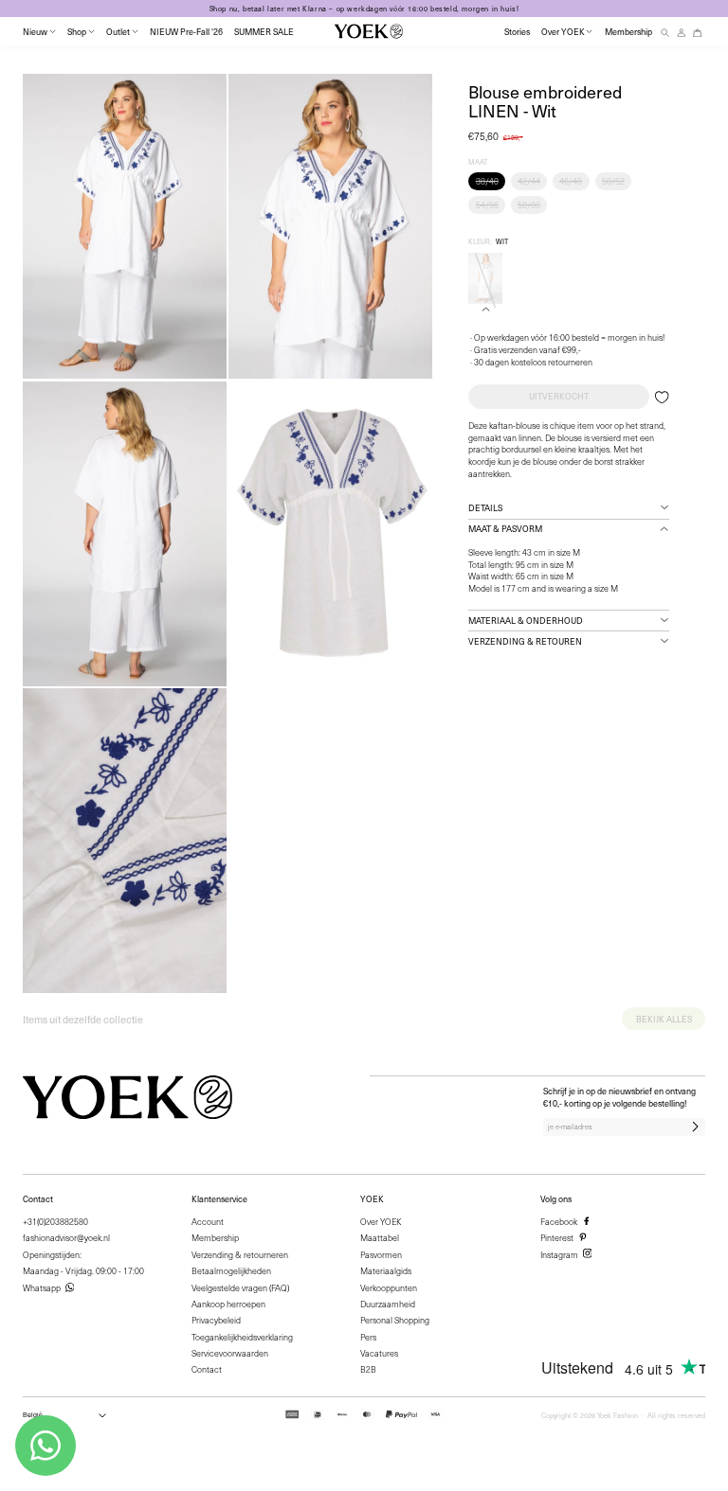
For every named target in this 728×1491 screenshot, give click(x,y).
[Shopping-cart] (697, 32)
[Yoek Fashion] (369, 31)
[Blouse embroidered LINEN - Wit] (485, 278)
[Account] (681, 32)
